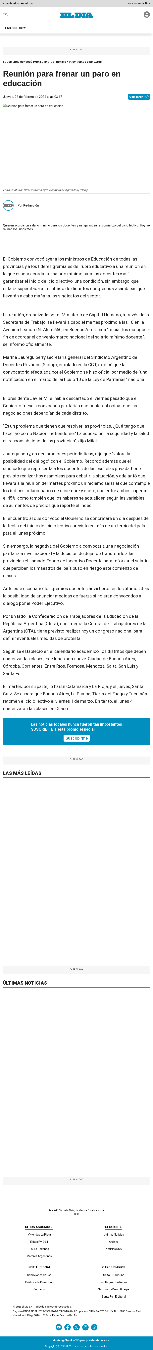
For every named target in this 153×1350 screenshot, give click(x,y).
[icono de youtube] (59, 1327)
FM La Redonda (39, 1249)
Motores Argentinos (39, 1256)
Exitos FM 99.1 (39, 1241)
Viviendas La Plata (39, 1234)
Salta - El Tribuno (113, 1275)
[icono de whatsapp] (94, 1327)
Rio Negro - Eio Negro (114, 1282)
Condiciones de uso (39, 1275)
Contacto (39, 1289)
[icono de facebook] (67, 1327)
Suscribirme (77, 738)
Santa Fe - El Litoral (114, 1296)
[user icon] (147, 17)
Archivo (114, 1241)
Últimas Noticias (114, 1234)
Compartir (136, 96)
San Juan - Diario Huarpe (113, 1289)
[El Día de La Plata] (76, 15)
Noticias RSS (114, 1249)
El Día (25, 1306)
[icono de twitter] (76, 1327)
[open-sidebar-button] (5, 15)
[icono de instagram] (85, 1327)
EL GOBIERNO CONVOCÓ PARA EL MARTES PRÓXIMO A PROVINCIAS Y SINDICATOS (52, 62)
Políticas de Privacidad (39, 1282)
